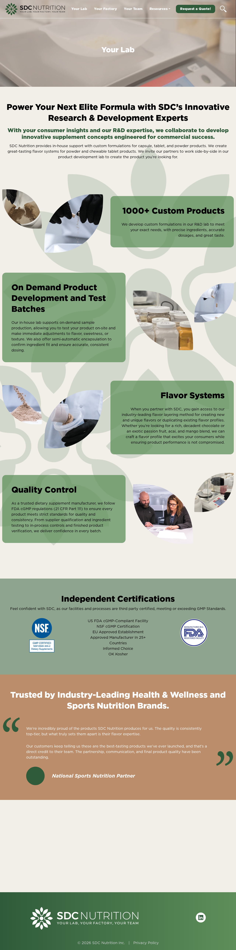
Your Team (133, 8)
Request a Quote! (195, 8)
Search (223, 9)
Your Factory (105, 8)
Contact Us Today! (118, 871)
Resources (159, 8)
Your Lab (79, 8)
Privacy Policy (146, 942)
